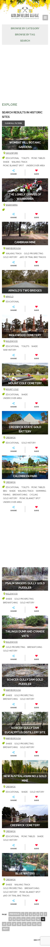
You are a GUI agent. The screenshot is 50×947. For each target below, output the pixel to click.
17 (9, 924)
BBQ (5, 491)
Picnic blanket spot (13, 165)
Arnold (9, 297)
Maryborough (13, 248)
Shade (6, 162)
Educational (12, 158)
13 (33, 919)
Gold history (10, 257)
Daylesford (12, 153)
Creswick (11, 438)
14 (38, 919)
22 (34, 924)
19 (19, 924)
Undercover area (35, 165)
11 (23, 919)
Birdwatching (20, 495)
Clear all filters (13, 123)
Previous (15, 914)
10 (18, 919)
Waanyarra (12, 205)
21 (29, 924)
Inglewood (12, 341)
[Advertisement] (25, 71)
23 (39, 924)
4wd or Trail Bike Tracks (33, 257)
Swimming (41, 491)
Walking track (19, 162)
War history (9, 350)
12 (28, 919)
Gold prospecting (33, 253)
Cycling (34, 495)
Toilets (25, 158)
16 (4, 924)
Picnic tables (38, 158)
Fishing (6, 495)
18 (14, 924)
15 (43, 919)
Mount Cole (12, 389)
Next (5, 929)
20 (24, 924)
